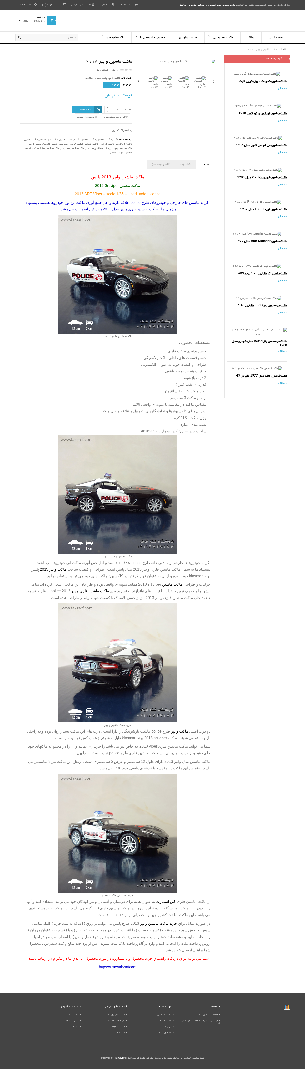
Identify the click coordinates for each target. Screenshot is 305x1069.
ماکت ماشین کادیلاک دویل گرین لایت (263, 81)
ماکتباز (42, 139)
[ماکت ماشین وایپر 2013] (176, 62)
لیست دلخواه (118, 1027)
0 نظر (115, 70)
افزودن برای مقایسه (86, 117)
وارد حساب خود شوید (222, 5)
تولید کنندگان (164, 1015)
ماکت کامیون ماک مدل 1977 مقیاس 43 (261, 376)
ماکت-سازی (31, 139)
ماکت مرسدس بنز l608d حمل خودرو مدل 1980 (259, 343)
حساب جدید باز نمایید (192, 5)
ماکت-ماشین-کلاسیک (46, 148)
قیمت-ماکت (84, 143)
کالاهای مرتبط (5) (161, 164)
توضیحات (205, 164)
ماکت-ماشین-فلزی (84, 139)
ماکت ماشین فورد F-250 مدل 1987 (263, 209)
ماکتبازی (127, 143)
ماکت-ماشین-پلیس (97, 148)
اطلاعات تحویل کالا (208, 1015)
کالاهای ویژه (165, 1033)
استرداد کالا (72, 1021)
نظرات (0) (185, 164)
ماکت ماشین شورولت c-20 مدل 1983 (262, 177)
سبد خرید (104, 4)
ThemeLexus (120, 1058)
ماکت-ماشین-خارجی (72, 148)
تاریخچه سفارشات (115, 1021)
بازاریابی (167, 1027)
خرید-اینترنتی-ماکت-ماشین (59, 143)
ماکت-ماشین (104, 139)
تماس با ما (73, 1015)
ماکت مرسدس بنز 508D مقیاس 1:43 (262, 305)
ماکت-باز (52, 139)
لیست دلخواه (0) (52, 4)
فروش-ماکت (99, 143)
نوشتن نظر (102, 70)
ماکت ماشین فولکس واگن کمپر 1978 (263, 113)
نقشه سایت (72, 1027)
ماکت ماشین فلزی (173, 746)
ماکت (115, 139)
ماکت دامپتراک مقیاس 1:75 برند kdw (262, 273)
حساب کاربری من (81, 4)
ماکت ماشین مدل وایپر (192, 761)
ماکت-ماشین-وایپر (121, 148)
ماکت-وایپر (34, 143)
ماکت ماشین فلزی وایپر (161, 569)
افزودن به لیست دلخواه (114, 117)
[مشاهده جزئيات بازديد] (287, 1008)
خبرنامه (121, 1033)
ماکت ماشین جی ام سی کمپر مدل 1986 (261, 145)
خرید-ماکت (115, 143)
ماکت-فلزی (65, 139)
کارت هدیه (165, 1021)
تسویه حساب (126, 4)
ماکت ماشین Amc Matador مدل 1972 (261, 241)
